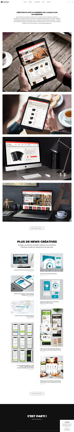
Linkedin (42, 430)
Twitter (46, 430)
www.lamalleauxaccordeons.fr (42, 18)
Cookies (56, 430)
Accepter (67, 429)
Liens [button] (53, 430)
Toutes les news (72, 2)
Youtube (39, 430)
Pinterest (35, 430)
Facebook (26, 430)
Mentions (50, 430)
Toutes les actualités (36, 393)
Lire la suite (30, 271)
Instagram (31, 430)
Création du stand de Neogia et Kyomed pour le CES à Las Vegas (67, 2)
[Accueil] (5, 2)
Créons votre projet (36, 419)
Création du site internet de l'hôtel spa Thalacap (69, 2)
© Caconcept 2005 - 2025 (20, 430)
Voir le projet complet (36, 228)
